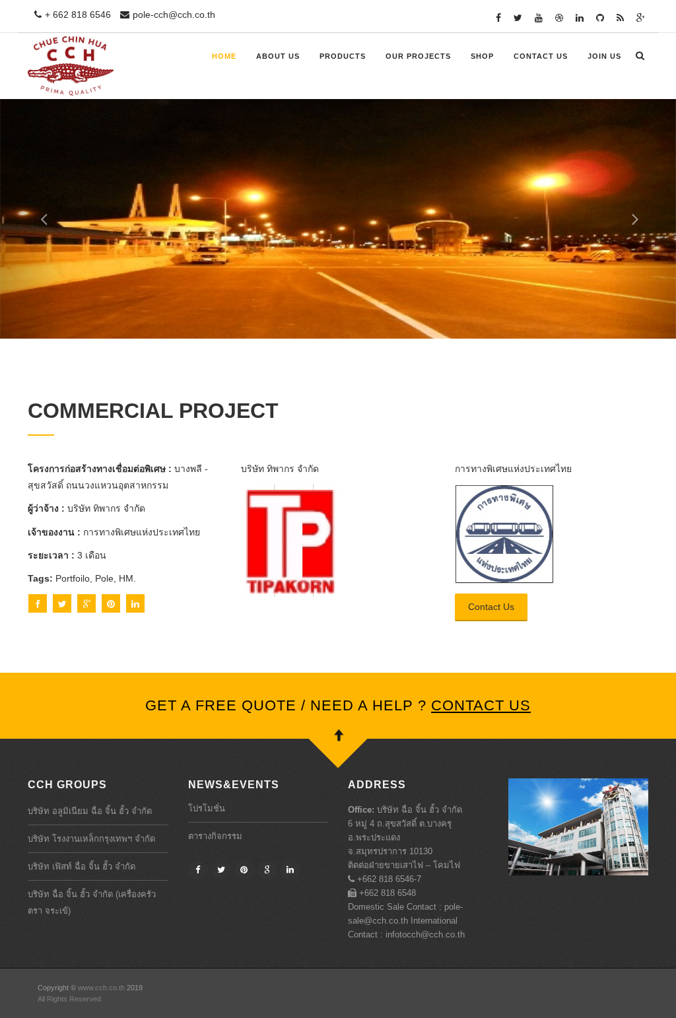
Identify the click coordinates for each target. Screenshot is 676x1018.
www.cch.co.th (100, 988)
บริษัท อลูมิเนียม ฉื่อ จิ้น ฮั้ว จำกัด (90, 811)
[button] (33, 219)
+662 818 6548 (386, 893)
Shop (482, 56)
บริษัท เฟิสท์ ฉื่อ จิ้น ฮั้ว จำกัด (81, 866)
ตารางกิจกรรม (215, 836)
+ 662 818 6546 (78, 14)
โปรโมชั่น (206, 808)
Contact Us (541, 56)
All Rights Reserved (69, 999)
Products (343, 56)
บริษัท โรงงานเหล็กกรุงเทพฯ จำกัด (91, 839)
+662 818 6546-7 (388, 879)
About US (278, 56)
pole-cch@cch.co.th (174, 14)
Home (224, 56)
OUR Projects (418, 56)
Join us (604, 56)
